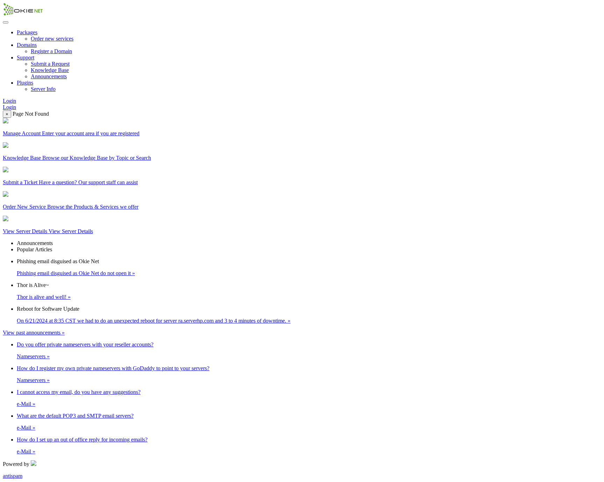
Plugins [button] (25, 83)
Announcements (49, 76)
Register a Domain (51, 51)
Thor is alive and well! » (44, 297)
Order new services (52, 39)
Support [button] (25, 57)
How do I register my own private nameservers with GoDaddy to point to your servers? (113, 368)
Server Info (43, 89)
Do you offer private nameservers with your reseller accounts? (85, 344)
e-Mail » (26, 404)
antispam (12, 476)
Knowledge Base (50, 70)
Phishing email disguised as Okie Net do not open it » (76, 273)
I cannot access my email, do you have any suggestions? (79, 392)
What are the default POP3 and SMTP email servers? (75, 416)
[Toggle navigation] (5, 22)
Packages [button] (27, 32)
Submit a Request (50, 64)
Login (9, 101)
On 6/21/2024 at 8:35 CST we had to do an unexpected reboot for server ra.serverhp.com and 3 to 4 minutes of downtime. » (153, 321)
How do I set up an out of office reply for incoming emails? (82, 440)
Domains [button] (27, 45)
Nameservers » (33, 356)
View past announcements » (34, 333)
